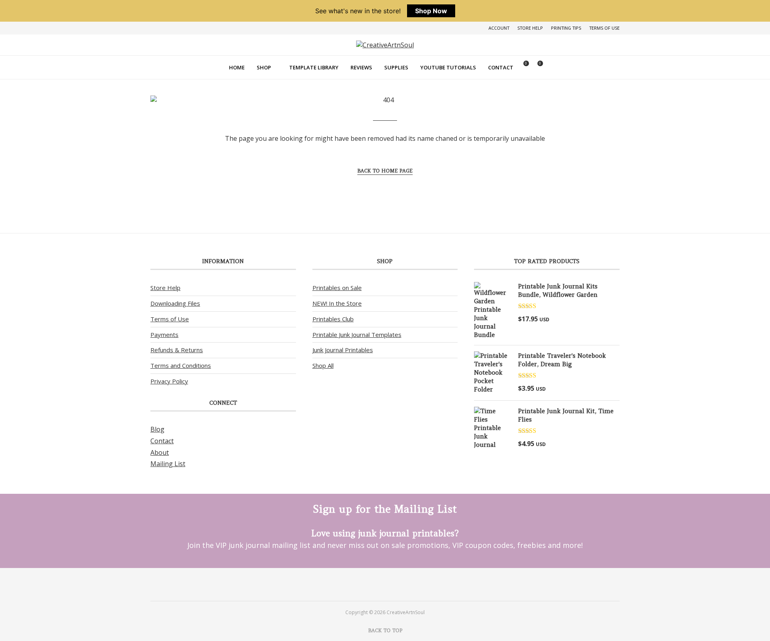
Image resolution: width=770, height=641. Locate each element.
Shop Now (431, 11)
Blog (157, 429)
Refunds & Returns (176, 350)
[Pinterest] (374, 584)
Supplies (396, 67)
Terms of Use (604, 28)
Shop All (323, 365)
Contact (500, 67)
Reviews (361, 67)
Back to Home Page (385, 171)
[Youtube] (395, 584)
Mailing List (167, 463)
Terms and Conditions (180, 365)
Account (498, 28)
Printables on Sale (337, 288)
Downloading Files (175, 303)
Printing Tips (566, 28)
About (159, 452)
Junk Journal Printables (342, 350)
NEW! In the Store (337, 303)
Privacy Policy (169, 381)
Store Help (530, 28)
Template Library (313, 67)
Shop (264, 67)
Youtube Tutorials (448, 67)
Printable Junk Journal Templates (356, 335)
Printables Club (333, 319)
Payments (164, 335)
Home (237, 67)
